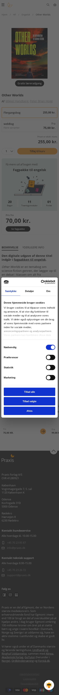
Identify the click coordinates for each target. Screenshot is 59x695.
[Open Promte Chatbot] (49, 685)
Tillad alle (29, 391)
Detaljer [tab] (29, 291)
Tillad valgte (29, 401)
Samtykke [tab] (10, 291)
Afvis (29, 410)
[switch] (50, 357)
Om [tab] (48, 291)
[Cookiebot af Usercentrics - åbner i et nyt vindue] (41, 282)
